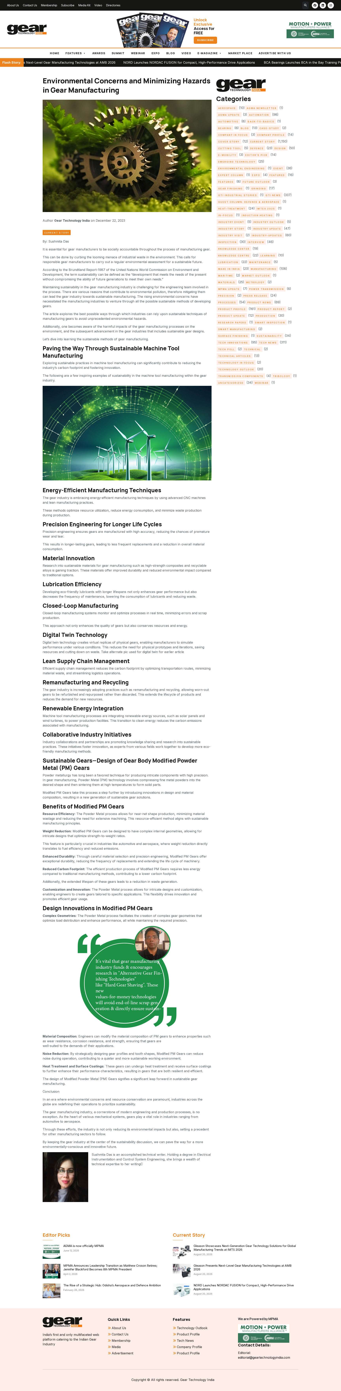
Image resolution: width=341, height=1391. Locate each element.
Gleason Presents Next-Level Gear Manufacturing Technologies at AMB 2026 (242, 1267)
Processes (227, 302)
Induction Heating (257, 215)
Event (278, 168)
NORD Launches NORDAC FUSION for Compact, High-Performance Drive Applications (115, 62)
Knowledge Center (234, 248)
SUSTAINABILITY (269, 336)
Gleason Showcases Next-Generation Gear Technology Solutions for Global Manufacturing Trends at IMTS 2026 (245, 1247)
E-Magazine (208, 53)
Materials (226, 282)
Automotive (228, 121)
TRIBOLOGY (281, 376)
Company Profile (271, 135)
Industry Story (231, 228)
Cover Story (229, 141)
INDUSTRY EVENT (231, 222)
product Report (271, 309)
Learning (267, 255)
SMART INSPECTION (270, 322)
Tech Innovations (233, 342)
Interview (256, 242)
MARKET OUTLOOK (256, 275)
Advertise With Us (275, 53)
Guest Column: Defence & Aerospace (249, 202)
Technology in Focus (236, 362)
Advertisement (122, 1353)
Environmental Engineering (241, 168)
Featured (277, 175)
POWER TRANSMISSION (266, 289)
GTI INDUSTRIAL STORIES (237, 195)
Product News (259, 302)
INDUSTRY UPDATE (267, 228)
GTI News (273, 195)
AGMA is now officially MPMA (83, 1246)
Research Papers (232, 322)
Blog (170, 53)
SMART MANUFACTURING (236, 329)
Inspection (227, 242)
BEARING (224, 128)
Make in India (229, 269)
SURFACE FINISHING (233, 336)
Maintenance (260, 262)
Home (54, 53)
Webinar (138, 53)
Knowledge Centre (234, 255)
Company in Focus (233, 135)
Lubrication (228, 262)
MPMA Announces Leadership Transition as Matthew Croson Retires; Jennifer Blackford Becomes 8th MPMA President (110, 1267)
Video (98, 5)
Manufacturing (263, 269)
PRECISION (226, 295)
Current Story (56, 232)
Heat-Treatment (231, 208)
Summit (118, 53)
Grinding (258, 188)
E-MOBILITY (227, 155)
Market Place (240, 53)
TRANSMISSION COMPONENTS (240, 376)
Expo (156, 53)
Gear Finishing (230, 188)
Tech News (268, 342)
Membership (49, 5)
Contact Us (30, 5)
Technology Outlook (236, 369)
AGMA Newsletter (261, 108)
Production (265, 315)
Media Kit (84, 5)
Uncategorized (231, 382)
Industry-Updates (267, 235)
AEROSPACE (227, 108)
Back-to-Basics (261, 121)
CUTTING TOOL (229, 148)
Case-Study (269, 128)
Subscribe (67, 5)
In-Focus (225, 215)
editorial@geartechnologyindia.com (264, 1357)
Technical (252, 349)
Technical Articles (234, 356)
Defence (257, 148)
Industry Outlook (268, 222)
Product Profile (232, 309)
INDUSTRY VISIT (230, 235)
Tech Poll (226, 349)
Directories (113, 5)
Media (116, 1347)
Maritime (225, 275)
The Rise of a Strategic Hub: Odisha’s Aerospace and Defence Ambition (112, 1285)
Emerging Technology (236, 161)
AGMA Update (229, 115)
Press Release (255, 295)
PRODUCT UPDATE (231, 315)
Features (74, 53)
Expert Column (230, 175)
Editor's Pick (256, 155)
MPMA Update (229, 289)
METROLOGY (255, 282)
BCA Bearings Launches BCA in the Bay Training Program (232, 62)
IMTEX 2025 (266, 208)
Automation (259, 115)
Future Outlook (256, 182)
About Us (13, 5)
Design (280, 148)
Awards (98, 53)
